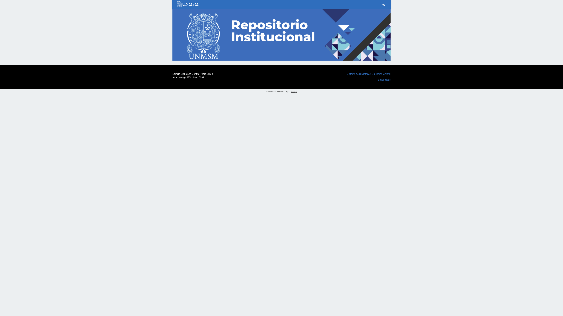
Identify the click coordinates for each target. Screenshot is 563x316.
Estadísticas (384, 80)
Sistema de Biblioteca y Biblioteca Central (369, 74)
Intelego (294, 92)
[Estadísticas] (383, 4)
